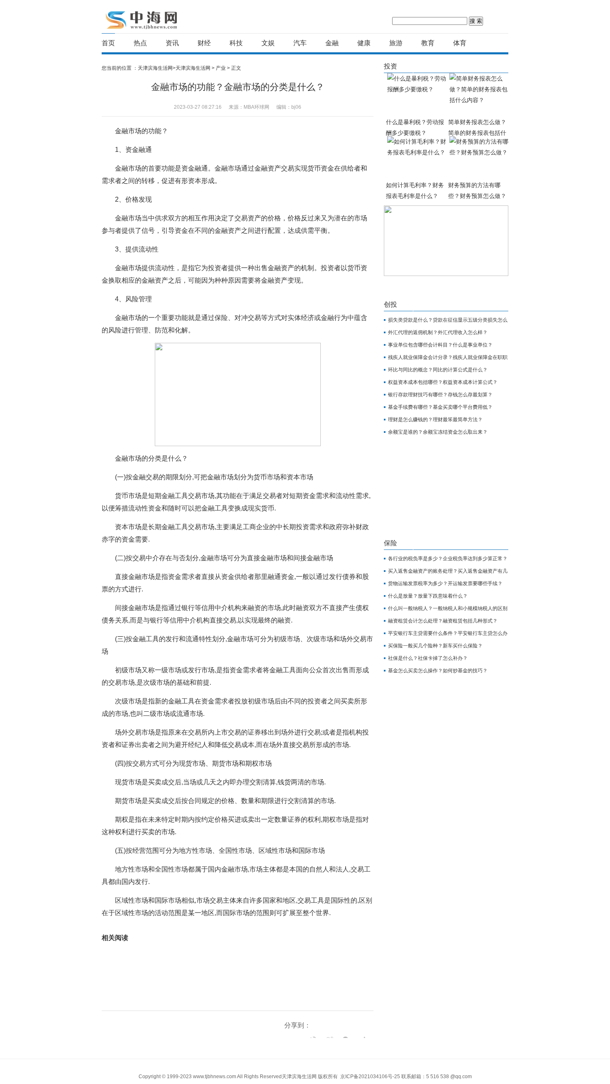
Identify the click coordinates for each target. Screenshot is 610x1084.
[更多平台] (292, 1037)
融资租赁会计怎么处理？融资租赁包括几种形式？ (443, 621)
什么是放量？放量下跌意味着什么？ (428, 596)
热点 (140, 42)
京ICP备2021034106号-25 (370, 1076)
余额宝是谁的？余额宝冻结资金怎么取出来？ (438, 432)
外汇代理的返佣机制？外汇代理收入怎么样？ (438, 332)
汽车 (300, 42)
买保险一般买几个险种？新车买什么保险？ (435, 646)
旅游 (396, 42)
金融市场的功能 (153, 925)
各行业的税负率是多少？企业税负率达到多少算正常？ (448, 559)
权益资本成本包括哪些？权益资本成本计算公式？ (443, 382)
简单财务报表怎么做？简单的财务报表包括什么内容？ (477, 133)
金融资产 (233, 925)
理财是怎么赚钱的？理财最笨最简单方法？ (435, 419)
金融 (332, 42)
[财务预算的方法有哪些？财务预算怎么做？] (479, 158)
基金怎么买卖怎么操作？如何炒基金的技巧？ (438, 671)
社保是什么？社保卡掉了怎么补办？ (428, 658)
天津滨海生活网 (142, 19)
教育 (427, 42)
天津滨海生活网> (157, 68)
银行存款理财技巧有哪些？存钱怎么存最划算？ (440, 395)
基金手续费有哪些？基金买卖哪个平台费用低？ (440, 407)
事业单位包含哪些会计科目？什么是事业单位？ (440, 345)
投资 (390, 66)
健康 (364, 42)
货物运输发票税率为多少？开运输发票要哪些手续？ (445, 583)
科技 (236, 42)
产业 (221, 68)
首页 (108, 42)
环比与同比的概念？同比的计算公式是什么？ (438, 370)
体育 (459, 42)
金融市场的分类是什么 (197, 925)
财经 (204, 42)
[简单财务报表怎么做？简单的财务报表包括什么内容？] (479, 95)
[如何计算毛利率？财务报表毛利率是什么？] (417, 158)
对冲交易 (254, 925)
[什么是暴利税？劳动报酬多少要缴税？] (417, 95)
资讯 (172, 42)
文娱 (268, 42)
